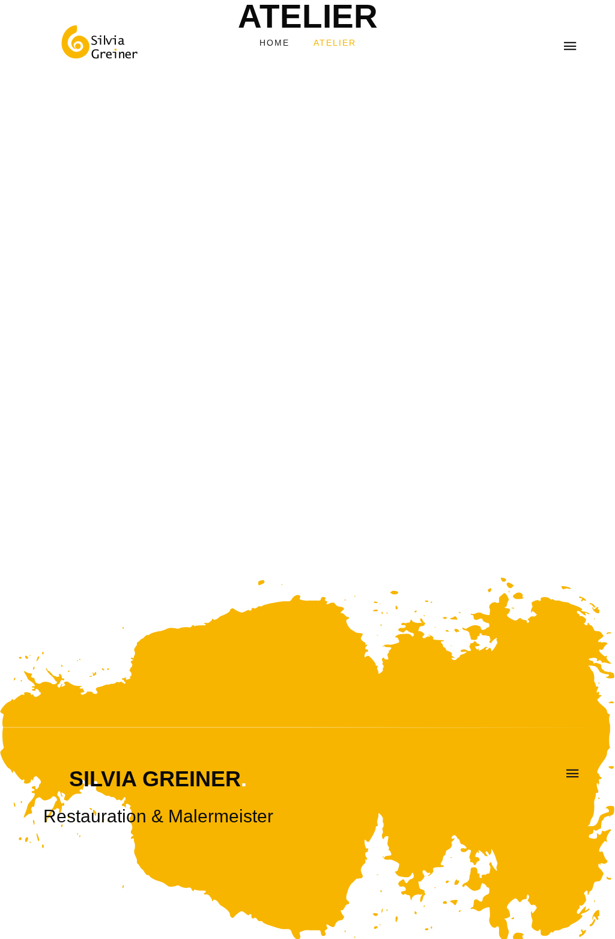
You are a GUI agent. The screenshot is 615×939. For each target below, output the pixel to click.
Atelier (335, 42)
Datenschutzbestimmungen (250, 536)
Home (274, 42)
